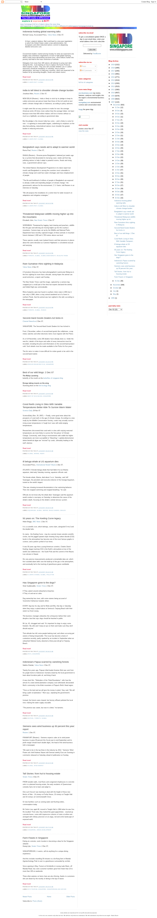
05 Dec (117, 188)
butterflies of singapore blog (53, 378)
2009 (113, 96)
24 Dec (117, 129)
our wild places (47, 26)
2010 (113, 93)
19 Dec (117, 145)
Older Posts (70, 897)
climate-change (34, 574)
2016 (113, 74)
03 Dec (117, 195)
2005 (113, 298)
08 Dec (117, 179)
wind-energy (39, 765)
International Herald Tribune (46, 465)
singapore (50, 364)
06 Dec (117, 185)
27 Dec (117, 120)
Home (49, 897)
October (116, 288)
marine (36, 453)
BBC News (36, 522)
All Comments (86, 70)
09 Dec (117, 176)
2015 (113, 77)
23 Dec (117, 132)
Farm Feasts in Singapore (35, 838)
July (114, 291)
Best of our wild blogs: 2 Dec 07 (38, 372)
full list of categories (86, 82)
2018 (113, 68)
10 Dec (117, 173)
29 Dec (117, 114)
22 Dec (117, 135)
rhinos (43, 310)
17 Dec (117, 151)
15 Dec (117, 157)
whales (63, 510)
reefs (42, 453)
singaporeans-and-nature (56, 889)
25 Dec (117, 126)
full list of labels (38, 24)
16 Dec (117, 154)
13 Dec (117, 163)
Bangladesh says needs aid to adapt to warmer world (49, 147)
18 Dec (117, 148)
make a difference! (60, 26)
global (40, 82)
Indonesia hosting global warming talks (42, 31)
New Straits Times (40, 220)
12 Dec (117, 167)
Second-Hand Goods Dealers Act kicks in (43, 318)
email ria (90, 26)
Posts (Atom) (37, 901)
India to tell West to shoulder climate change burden (48, 90)
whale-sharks (54, 510)
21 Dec (117, 139)
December (117, 105)
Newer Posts (27, 897)
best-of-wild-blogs (35, 396)
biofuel (31, 718)
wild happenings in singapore (30, 26)
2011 (113, 90)
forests (31, 255)
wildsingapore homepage (77, 26)
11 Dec (117, 170)
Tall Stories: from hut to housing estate (41, 773)
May (115, 294)
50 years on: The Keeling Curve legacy (42, 518)
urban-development (44, 830)
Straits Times (41, 586)
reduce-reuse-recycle (36, 364)
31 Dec (117, 107)
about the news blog (53, 24)
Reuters (37, 94)
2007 (113, 102)
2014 (113, 80)
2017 (113, 71)
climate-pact (32, 82)
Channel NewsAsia (29, 321)
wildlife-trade (62, 255)
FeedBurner (97, 53)
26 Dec (117, 123)
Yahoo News (52, 35)
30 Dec (117, 111)
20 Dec (117, 142)
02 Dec (117, 198)
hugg (81, 109)
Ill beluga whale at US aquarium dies (41, 461)
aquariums (32, 510)
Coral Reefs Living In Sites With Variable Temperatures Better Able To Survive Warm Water (47, 406)
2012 (113, 86)
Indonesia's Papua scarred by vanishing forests (46, 662)
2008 (113, 99)
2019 (113, 65)
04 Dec (117, 192)
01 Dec (117, 281)
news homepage (26, 24)
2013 (113, 83)
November (117, 285)
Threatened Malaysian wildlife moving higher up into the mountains (48, 215)
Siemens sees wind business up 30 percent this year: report (49, 728)
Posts (83, 66)
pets (29, 654)
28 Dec (117, 117)
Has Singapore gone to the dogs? (39, 582)
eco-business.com (85, 93)
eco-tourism (32, 889)
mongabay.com (84, 102)
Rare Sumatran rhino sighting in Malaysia (43, 264)
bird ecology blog (45, 386)
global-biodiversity (48, 255)
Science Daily (28, 410)
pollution (50, 574)
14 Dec (117, 160)
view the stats (84, 131)
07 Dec (117, 182)
